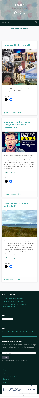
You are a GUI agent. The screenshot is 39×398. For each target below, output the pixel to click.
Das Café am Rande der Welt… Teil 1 (16, 205)
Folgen (5, 357)
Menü (7, 22)
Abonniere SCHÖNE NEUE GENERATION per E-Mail (18, 332)
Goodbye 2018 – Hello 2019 (18, 44)
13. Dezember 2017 (11, 194)
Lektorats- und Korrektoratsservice (14, 301)
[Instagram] (23, 12)
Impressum (6, 373)
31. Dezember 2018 (11, 112)
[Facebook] (15, 12)
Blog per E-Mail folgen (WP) (12, 341)
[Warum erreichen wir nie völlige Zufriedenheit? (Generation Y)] (19, 142)
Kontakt (5, 382)
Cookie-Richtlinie (15, 390)
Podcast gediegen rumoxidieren (13, 298)
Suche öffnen (35, 22)
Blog (4, 370)
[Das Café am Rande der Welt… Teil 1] (19, 223)
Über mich (6, 379)
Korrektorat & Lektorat (10, 376)
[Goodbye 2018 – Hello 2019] (19, 67)
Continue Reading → (10, 172)
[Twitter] (19, 12)
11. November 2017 (11, 279)
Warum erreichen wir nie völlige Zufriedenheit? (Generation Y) (17, 124)
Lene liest (19, 4)
